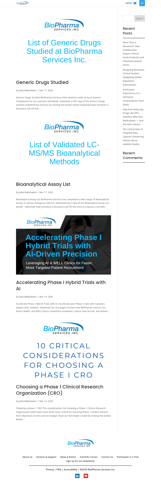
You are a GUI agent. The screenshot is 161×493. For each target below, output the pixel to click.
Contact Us (107, 456)
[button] (129, 3)
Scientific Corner (88, 456)
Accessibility (70, 469)
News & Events (68, 456)
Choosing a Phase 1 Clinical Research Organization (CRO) (59, 389)
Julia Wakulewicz (28, 90)
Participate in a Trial (128, 456)
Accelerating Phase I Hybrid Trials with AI (61, 285)
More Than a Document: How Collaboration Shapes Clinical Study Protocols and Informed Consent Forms (133, 53)
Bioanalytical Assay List (43, 184)
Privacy (50, 469)
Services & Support (46, 456)
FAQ (58, 469)
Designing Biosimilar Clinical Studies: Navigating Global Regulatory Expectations (133, 77)
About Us (27, 456)
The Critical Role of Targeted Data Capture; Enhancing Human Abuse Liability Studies (133, 137)
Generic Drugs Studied (42, 82)
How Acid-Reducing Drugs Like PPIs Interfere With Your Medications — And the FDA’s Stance (133, 117)
